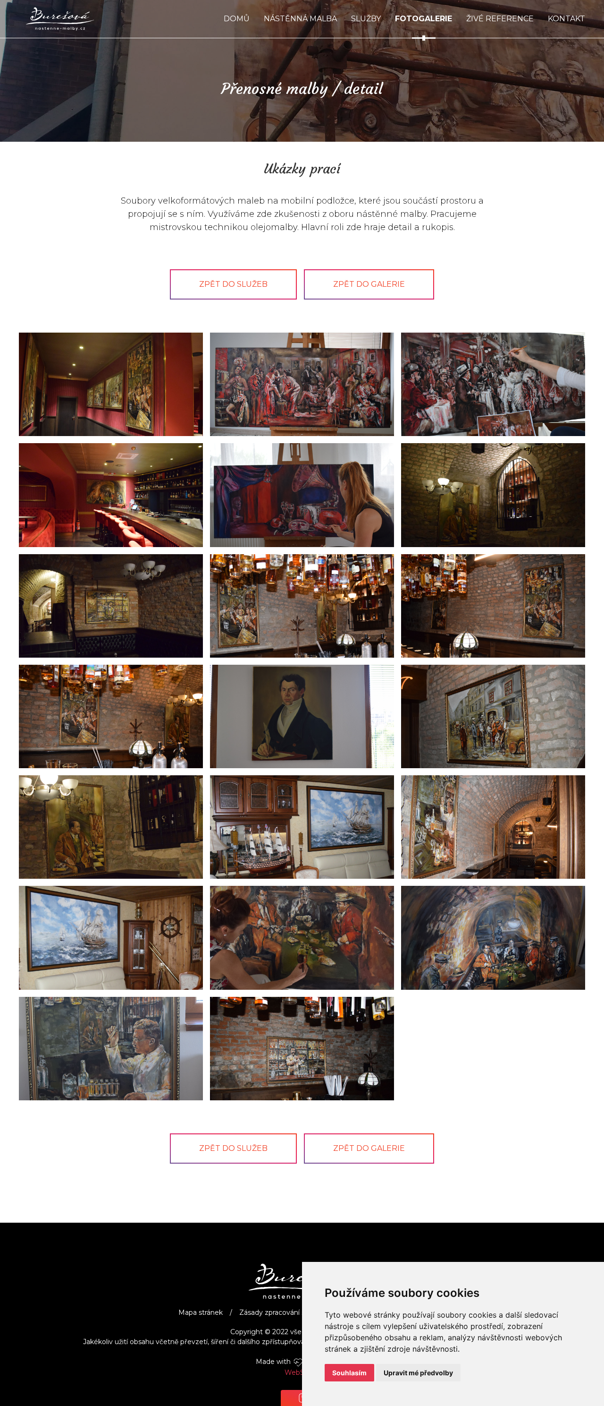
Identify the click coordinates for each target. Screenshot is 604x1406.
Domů (237, 18)
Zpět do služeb (233, 284)
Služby (366, 18)
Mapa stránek (200, 1312)
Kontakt (566, 18)
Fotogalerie (423, 18)
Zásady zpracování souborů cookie (295, 1312)
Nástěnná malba (300, 18)
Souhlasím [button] (349, 1373)
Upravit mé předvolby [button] (418, 1373)
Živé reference (500, 18)
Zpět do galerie (369, 284)
